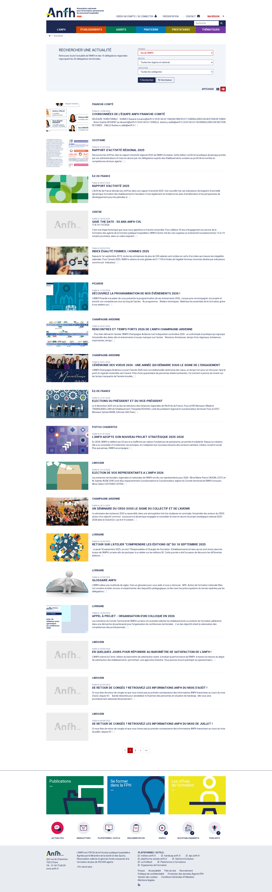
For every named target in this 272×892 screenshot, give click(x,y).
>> (146, 750)
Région (141, 59)
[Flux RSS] (139, 885)
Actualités (58, 36)
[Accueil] (75, 12)
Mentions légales (146, 880)
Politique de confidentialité (151, 874)
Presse (141, 870)
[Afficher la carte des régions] (223, 16)
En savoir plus (85, 866)
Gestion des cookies (148, 877)
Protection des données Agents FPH (186, 874)
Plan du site (170, 870)
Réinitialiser (166, 80)
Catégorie (143, 68)
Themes (141, 49)
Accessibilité (154, 870)
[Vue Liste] (223, 89)
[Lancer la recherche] (221, 23)
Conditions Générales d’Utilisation (177, 877)
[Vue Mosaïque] (218, 89)
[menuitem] (57, 833)
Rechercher (147, 80)
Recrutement (186, 870)
